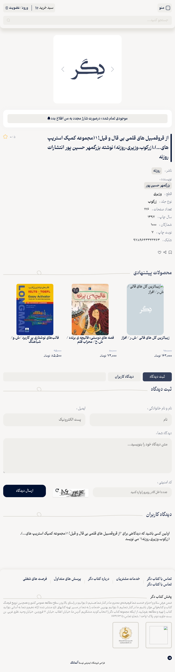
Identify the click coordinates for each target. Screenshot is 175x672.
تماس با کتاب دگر (159, 579)
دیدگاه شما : (164, 433)
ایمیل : (80, 408)
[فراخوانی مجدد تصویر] (70, 493)
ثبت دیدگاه (157, 377)
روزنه (156, 171)
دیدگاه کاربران (124, 377)
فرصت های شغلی (35, 579)
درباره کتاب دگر (98, 579)
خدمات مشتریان (128, 579)
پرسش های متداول (67, 579)
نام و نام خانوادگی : (159, 408)
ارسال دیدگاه (24, 491)
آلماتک (74, 663)
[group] (87, 69)
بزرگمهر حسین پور (158, 185)
